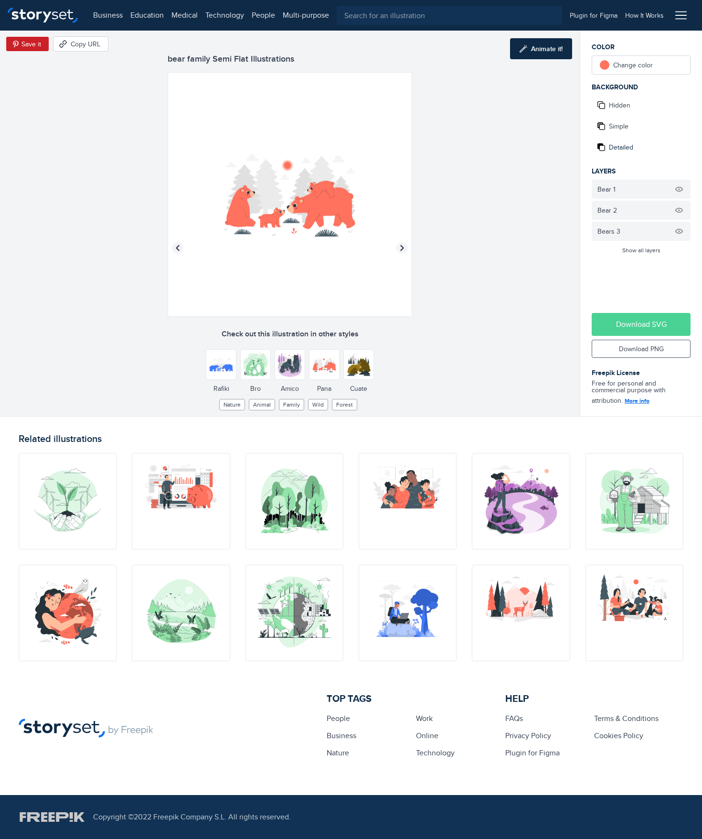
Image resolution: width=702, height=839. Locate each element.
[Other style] (221, 364)
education (147, 15)
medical (184, 15)
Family (291, 404)
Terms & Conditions (626, 718)
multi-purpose (306, 15)
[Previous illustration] (177, 248)
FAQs (514, 718)
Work (424, 718)
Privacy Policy (528, 735)
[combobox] (449, 15)
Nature (232, 404)
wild (318, 404)
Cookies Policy (618, 735)
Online (427, 735)
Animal (262, 404)
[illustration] (68, 501)
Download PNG (641, 349)
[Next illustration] (402, 248)
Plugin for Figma (532, 752)
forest (344, 404)
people (263, 15)
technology (224, 15)
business (108, 15)
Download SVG (641, 324)
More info (637, 401)
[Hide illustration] (679, 189)
